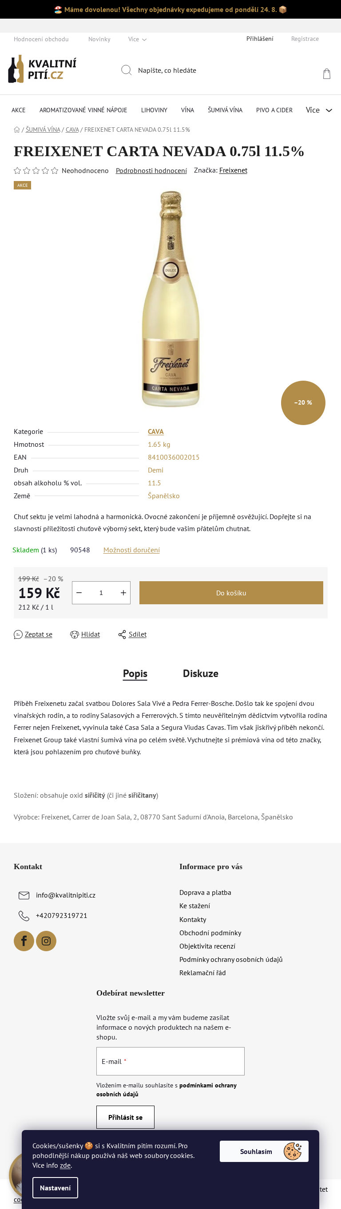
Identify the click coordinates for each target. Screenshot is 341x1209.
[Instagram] (46, 941)
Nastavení (55, 1187)
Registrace (305, 39)
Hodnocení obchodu (41, 39)
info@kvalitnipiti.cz (65, 894)
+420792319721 (61, 915)
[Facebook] (24, 941)
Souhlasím (256, 1151)
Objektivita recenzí (207, 945)
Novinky (99, 39)
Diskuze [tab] (200, 673)
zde (65, 1165)
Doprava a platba (205, 892)
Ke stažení (194, 905)
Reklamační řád (202, 972)
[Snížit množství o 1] (79, 593)
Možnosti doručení (131, 549)
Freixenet (233, 169)
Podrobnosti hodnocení (151, 170)
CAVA (156, 431)
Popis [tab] (135, 673)
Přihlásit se (125, 1117)
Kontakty (192, 919)
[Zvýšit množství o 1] (123, 593)
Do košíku (231, 592)
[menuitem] (18, 110)
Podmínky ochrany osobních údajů (231, 959)
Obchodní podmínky (210, 932)
